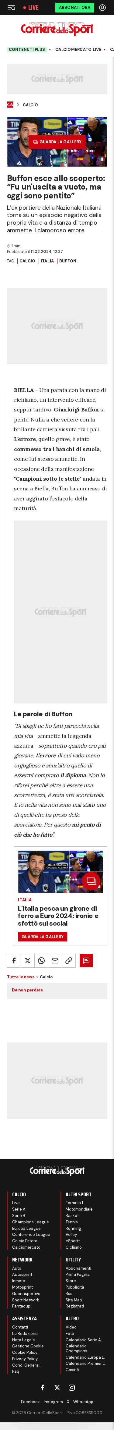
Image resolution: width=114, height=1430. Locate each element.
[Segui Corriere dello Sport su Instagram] (71, 1387)
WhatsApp (83, 1401)
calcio (27, 261)
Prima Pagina (78, 1274)
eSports (73, 1240)
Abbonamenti (78, 1268)
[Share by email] (55, 960)
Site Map (74, 1300)
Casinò (72, 1369)
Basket (72, 1215)
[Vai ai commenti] (86, 960)
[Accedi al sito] (103, 7)
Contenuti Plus (27, 49)
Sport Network (25, 1300)
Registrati (75, 1306)
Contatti (20, 1327)
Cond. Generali (26, 1365)
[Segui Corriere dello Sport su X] (57, 1387)
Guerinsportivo (26, 1293)
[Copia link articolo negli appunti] (68, 960)
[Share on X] (27, 960)
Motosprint (22, 1287)
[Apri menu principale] (11, 7)
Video (71, 1327)
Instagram (53, 1401)
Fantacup (21, 1306)
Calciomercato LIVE (78, 49)
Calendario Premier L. (86, 1363)
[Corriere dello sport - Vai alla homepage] (57, 29)
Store (71, 1280)
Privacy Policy (25, 1358)
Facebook (30, 1401)
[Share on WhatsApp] (41, 960)
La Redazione (25, 1333)
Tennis (72, 1222)
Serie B (18, 1215)
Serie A (19, 1209)
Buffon (68, 261)
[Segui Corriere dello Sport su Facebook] (42, 1387)
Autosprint (22, 1274)
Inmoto (18, 1280)
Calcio (30, 105)
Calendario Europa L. (85, 1357)
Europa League (26, 1228)
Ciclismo (74, 1247)
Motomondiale (79, 1209)
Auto (16, 1268)
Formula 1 (74, 1202)
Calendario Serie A (83, 1340)
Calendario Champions (76, 1348)
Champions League (30, 1222)
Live (33, 7)
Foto (70, 1333)
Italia (47, 261)
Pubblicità (75, 1287)
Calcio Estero (24, 1240)
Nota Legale (23, 1340)
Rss (69, 1293)
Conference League (31, 1234)
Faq (15, 1371)
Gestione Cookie (28, 1346)
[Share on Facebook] (14, 960)
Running (73, 1228)
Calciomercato (26, 1247)
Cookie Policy (24, 1352)
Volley (71, 1234)
